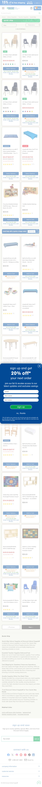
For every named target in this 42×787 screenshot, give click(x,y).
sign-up (21, 407)
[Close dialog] (39, 366)
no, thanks (21, 413)
